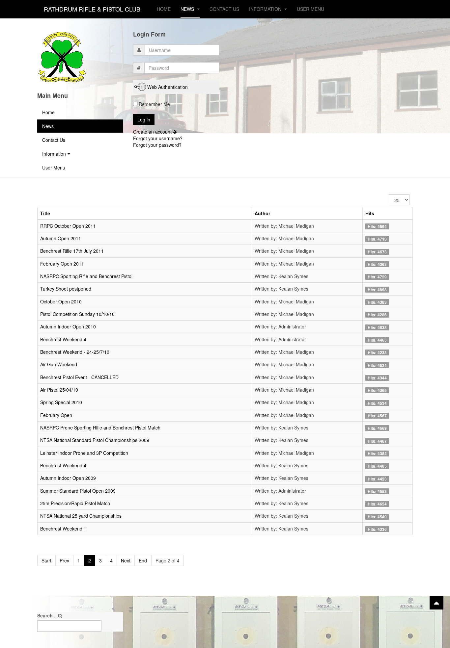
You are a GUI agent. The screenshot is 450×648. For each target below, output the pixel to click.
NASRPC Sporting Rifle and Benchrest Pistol (86, 276)
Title (45, 213)
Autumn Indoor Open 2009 (68, 478)
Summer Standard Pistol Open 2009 (78, 490)
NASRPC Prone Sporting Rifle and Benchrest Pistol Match (100, 427)
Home (164, 9)
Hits (369, 213)
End (143, 560)
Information (266, 9)
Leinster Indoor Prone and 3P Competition (84, 453)
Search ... (47, 615)
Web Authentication (167, 87)
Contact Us (224, 9)
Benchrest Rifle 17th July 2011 (72, 250)
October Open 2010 (61, 301)
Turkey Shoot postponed (65, 288)
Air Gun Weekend (58, 364)
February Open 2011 (62, 263)
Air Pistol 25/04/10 (59, 389)
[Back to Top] (436, 602)
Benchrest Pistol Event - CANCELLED (79, 377)
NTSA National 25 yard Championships (81, 515)
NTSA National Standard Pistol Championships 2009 (94, 440)
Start (46, 560)
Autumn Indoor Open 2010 (68, 326)
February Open (56, 415)
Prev (64, 560)
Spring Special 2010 (61, 402)
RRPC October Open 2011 (68, 225)
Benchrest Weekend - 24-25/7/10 (74, 352)
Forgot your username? (158, 138)
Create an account (153, 131)
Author (262, 213)
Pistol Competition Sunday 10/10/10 (77, 314)
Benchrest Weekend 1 (63, 528)
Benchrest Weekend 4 (63, 339)
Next (125, 560)
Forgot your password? (157, 145)
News (188, 9)
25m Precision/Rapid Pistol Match (75, 503)
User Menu (310, 9)
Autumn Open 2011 (60, 238)
